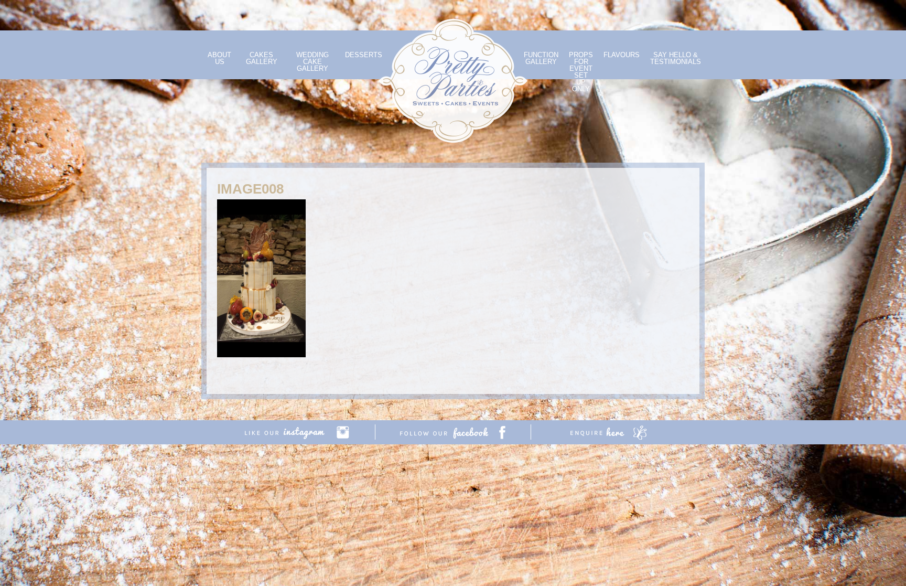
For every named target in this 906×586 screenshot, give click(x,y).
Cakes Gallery (261, 58)
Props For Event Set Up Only (581, 72)
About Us (219, 58)
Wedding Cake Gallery (312, 61)
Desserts (363, 55)
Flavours (621, 55)
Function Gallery (541, 58)
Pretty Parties (453, 81)
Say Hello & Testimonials (675, 58)
